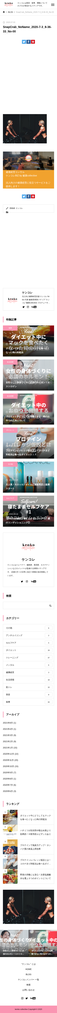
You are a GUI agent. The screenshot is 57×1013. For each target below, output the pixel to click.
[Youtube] (34, 306)
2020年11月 (8, 760)
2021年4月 (8, 729)
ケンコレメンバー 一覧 (28, 979)
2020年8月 (8, 779)
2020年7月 (8, 785)
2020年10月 (8, 766)
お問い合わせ (28, 990)
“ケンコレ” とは (28, 964)
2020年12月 (8, 754)
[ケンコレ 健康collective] (9, 4)
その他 (10, 464)
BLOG (28, 974)
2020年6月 (8, 791)
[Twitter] (23, 306)
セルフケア (10, 498)
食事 (10, 328)
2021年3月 (8, 735)
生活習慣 (10, 362)
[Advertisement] (28, 80)
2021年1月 (8, 747)
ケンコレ (19, 208)
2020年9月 (8, 772)
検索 (28, 985)
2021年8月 (8, 723)
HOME (28, 969)
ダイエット (10, 430)
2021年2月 (8, 741)
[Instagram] (27, 306)
